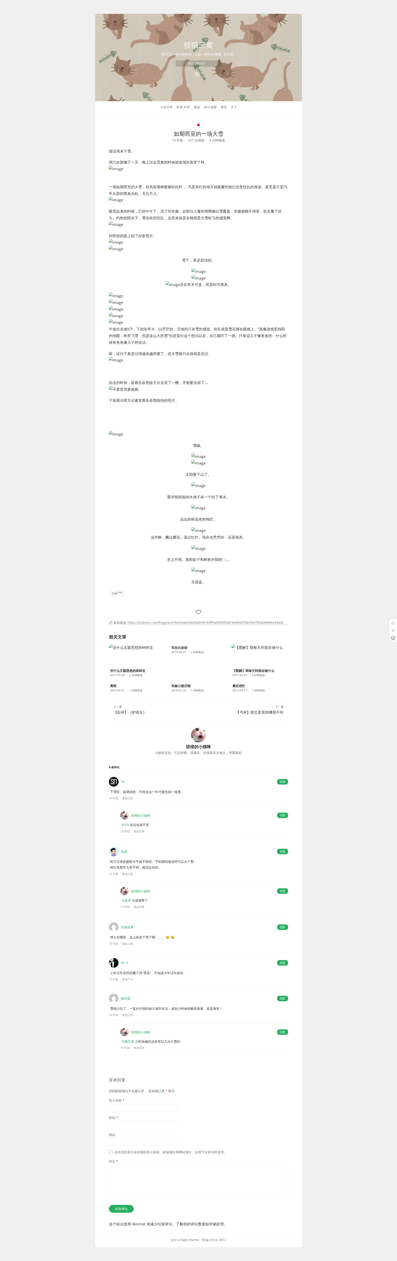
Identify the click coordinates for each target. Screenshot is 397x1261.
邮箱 (113, 1117)
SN (123, 781)
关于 (234, 107)
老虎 (124, 851)
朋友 (224, 107)
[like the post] (198, 612)
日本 (117, 593)
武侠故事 (127, 927)
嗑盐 (197, 107)
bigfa (184, 1240)
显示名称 (117, 1100)
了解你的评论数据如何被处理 (200, 1223)
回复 (282, 782)
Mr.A (124, 963)
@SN (125, 824)
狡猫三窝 (198, 45)
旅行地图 (210, 107)
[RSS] (197, 74)
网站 (112, 1135)
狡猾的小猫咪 (140, 815)
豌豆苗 (125, 998)
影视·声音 (183, 107)
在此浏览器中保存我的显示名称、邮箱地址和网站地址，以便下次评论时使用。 (170, 1152)
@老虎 (126, 900)
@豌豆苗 (128, 1041)
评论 (113, 1161)
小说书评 (166, 107)
